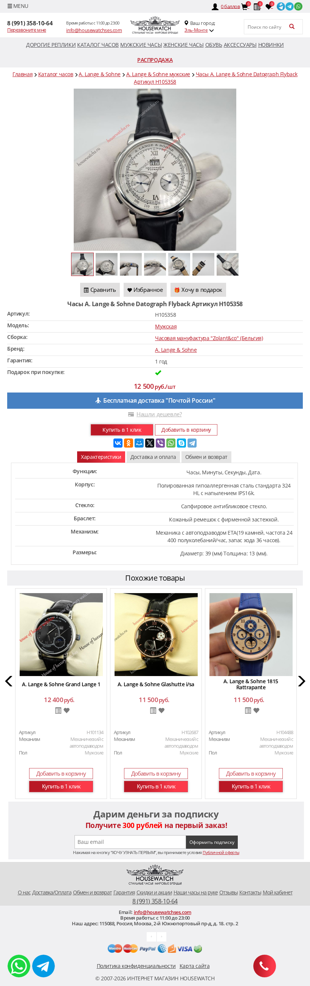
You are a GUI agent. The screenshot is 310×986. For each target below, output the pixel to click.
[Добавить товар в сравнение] (58, 711)
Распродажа (155, 59)
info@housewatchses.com (94, 30)
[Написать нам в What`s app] (161, 936)
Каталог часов (98, 44)
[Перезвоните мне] (264, 966)
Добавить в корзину (186, 429)
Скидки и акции (154, 892)
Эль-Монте (196, 30)
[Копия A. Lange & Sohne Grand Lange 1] (61, 634)
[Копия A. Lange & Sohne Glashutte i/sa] (156, 634)
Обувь (213, 44)
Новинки (271, 44)
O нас (24, 892)
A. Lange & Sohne (176, 349)
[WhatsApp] (170, 443)
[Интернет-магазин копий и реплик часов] (155, 25)
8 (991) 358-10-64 (30, 23)
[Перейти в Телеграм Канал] (281, 5)
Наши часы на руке (196, 892)
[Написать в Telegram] (43, 966)
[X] (149, 443)
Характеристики (101, 456)
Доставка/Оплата (51, 892)
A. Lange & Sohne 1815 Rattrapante (250, 684)
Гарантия (124, 892)
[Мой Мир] (139, 443)
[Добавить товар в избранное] (66, 711)
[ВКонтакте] (117, 443)
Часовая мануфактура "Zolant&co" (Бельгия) (209, 338)
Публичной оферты (221, 852)
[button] (9, 682)
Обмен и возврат (206, 456)
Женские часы (183, 44)
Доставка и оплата (153, 456)
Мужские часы (141, 44)
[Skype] (181, 443)
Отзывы (228, 892)
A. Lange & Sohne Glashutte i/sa (156, 684)
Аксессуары (240, 44)
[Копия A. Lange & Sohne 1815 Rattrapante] (251, 634)
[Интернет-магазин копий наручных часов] (155, 875)
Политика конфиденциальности (136, 965)
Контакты (250, 892)
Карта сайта (195, 965)
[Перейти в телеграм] (289, 5)
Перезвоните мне (26, 29)
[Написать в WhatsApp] (19, 966)
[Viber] (160, 443)
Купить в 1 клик (121, 429)
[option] (61, 694)
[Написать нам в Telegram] (151, 936)
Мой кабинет (278, 892)
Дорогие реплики (51, 44)
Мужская (166, 326)
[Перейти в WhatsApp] (298, 5)
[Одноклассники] (128, 443)
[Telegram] (192, 443)
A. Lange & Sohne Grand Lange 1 (61, 684)
